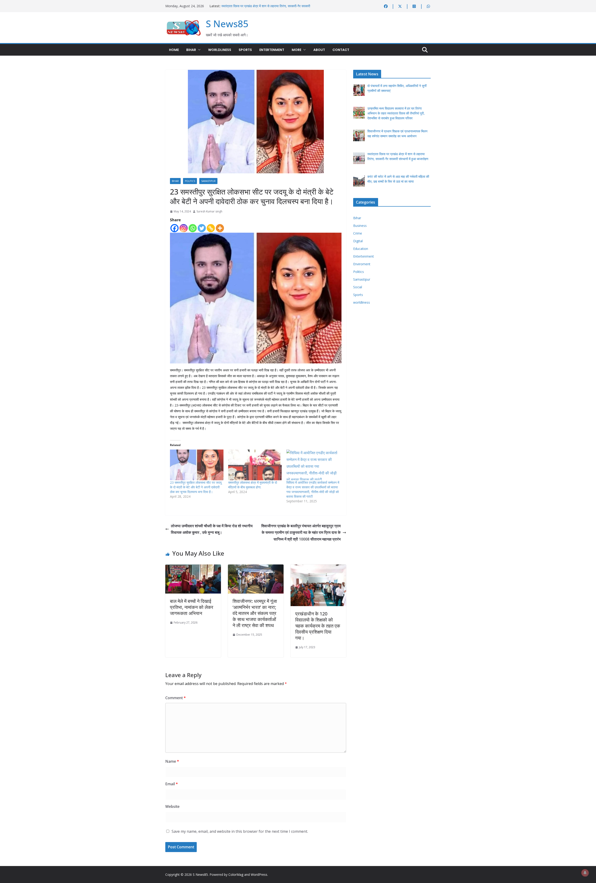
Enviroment (361, 264)
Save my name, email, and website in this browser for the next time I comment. (240, 831)
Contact (340, 49)
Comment (175, 697)
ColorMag (235, 874)
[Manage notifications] (585, 872)
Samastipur (208, 181)
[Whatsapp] (193, 228)
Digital (358, 241)
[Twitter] (202, 228)
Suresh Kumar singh (209, 211)
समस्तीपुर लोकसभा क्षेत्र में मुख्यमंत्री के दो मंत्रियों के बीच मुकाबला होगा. (252, 484)
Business (360, 225)
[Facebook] (174, 228)
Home (174, 49)
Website (172, 806)
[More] (220, 228)
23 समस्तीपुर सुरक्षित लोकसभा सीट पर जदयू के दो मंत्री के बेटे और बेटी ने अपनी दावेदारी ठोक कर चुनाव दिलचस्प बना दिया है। (196, 487)
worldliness (219, 49)
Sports (245, 49)
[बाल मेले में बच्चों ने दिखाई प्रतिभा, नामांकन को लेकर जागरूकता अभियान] (193, 567)
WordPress (259, 874)
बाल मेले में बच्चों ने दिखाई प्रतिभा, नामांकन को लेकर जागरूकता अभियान (191, 607)
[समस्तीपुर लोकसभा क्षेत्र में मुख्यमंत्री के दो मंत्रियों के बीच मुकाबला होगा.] (255, 465)
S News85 (227, 23)
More (296, 49)
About (319, 49)
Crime (357, 233)
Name (172, 761)
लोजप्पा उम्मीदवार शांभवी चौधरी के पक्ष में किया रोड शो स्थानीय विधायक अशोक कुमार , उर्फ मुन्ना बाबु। (212, 529)
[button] (198, 50)
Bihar (191, 49)
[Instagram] (183, 228)
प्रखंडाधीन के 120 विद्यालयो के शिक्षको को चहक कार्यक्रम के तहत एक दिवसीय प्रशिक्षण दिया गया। (317, 626)
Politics (190, 181)
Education (360, 248)
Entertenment (271, 49)
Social (357, 287)
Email (171, 783)
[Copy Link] (211, 228)
